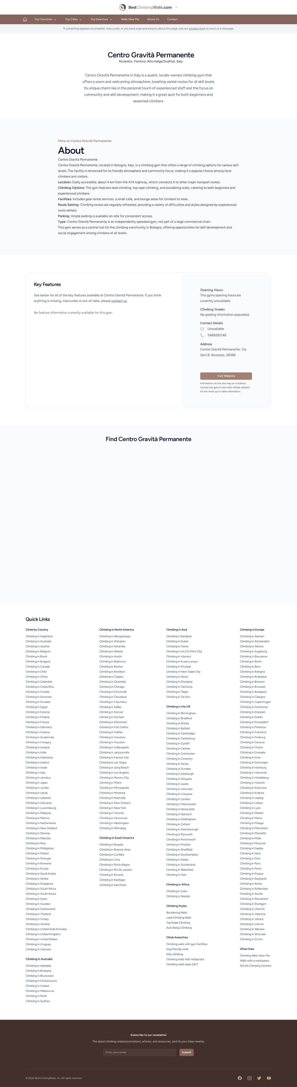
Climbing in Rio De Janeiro (115, 869)
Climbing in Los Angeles (114, 772)
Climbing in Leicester (179, 789)
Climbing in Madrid (251, 813)
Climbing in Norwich (179, 814)
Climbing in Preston (178, 844)
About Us (153, 19)
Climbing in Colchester (180, 753)
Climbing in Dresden (252, 712)
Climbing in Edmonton (113, 722)
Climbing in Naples (251, 848)
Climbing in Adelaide (38, 965)
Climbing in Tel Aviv (178, 697)
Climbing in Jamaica (38, 777)
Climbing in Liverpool (179, 794)
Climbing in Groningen (254, 762)
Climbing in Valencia (252, 914)
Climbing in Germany (39, 727)
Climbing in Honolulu (112, 737)
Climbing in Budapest (253, 692)
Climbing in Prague (251, 873)
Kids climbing (174, 954)
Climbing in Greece (38, 732)
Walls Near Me (130, 19)
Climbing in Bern (250, 666)
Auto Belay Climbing (179, 927)
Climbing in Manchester (181, 804)
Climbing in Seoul (177, 676)
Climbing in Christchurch (41, 981)
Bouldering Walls (176, 912)
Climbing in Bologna (252, 671)
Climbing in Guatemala (40, 737)
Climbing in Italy (35, 772)
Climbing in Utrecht (252, 909)
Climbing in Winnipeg (112, 828)
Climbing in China (36, 676)
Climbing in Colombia (39, 681)
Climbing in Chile (36, 671)
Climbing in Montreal (112, 793)
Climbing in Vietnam (38, 949)
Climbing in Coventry (179, 758)
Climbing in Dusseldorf (254, 722)
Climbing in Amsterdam (254, 641)
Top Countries (43, 19)
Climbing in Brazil (36, 656)
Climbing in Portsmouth (181, 839)
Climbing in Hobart (37, 986)
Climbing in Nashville (112, 798)
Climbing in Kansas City (114, 757)
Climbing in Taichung (179, 687)
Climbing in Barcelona (253, 656)
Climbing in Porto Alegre (114, 864)
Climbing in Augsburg (253, 651)
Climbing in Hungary (38, 742)
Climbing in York (176, 875)
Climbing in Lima (109, 859)
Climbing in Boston (111, 666)
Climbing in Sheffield (179, 849)
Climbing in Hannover (253, 772)
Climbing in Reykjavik (253, 878)
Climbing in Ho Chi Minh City (184, 651)
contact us (119, 301)
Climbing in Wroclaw (253, 934)
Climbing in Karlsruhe (253, 787)
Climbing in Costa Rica (40, 687)
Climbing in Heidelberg (254, 777)
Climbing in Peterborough (182, 829)
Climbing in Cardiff (178, 743)
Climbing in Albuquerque (114, 636)
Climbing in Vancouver (113, 818)
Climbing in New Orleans (115, 803)
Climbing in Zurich (251, 939)
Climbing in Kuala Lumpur (182, 661)
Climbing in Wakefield (179, 869)
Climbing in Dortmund (254, 707)
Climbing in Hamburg (253, 767)
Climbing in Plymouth (179, 834)
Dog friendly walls (177, 949)
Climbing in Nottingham (181, 819)
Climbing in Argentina (39, 636)
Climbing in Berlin (251, 661)
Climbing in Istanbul (178, 656)
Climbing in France (37, 722)
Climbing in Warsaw (252, 929)
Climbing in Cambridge (180, 733)
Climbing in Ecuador (38, 702)
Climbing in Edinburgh (180, 774)
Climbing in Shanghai (179, 681)
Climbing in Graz (250, 757)
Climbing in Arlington (112, 641)
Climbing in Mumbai (178, 666)
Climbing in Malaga (251, 823)
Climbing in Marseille (253, 833)
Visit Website (226, 376)
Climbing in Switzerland (40, 909)
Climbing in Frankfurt (253, 732)
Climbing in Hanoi (177, 646)
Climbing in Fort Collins (113, 727)
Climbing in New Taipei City (183, 671)
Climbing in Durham (111, 717)
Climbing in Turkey (37, 919)
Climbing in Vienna (251, 924)
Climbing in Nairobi (178, 896)
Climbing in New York (112, 808)
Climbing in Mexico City (114, 777)
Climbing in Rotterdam (254, 888)
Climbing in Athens (252, 646)
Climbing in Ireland (37, 762)
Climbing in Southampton (182, 854)
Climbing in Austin (110, 656)
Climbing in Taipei (177, 692)
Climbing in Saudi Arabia (41, 873)
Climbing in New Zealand (41, 828)
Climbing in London (178, 799)
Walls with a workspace (254, 960)
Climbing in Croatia (37, 692)
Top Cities (71, 19)
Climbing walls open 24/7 (182, 964)
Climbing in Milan (250, 838)
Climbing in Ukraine (38, 924)
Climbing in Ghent (251, 747)
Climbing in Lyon (250, 808)
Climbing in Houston (112, 742)
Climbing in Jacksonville (114, 752)
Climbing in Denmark (39, 697)
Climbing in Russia (37, 868)
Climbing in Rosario (111, 875)
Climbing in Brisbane (38, 970)
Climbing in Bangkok (179, 636)
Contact (172, 19)
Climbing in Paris (250, 863)
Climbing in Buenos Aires (115, 849)
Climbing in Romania (38, 863)
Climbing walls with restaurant (185, 959)
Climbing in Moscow (252, 843)
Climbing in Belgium (38, 651)
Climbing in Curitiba (111, 854)
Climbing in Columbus (113, 702)
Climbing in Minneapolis (114, 787)
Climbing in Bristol (177, 723)
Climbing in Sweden (38, 904)
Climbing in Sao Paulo (112, 885)
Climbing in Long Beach (114, 767)
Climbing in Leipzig (251, 798)
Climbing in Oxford (178, 824)
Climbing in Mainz (251, 818)
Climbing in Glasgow (179, 779)
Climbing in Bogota (111, 844)
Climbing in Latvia (36, 793)
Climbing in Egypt (36, 707)
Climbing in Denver (111, 712)
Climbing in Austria (37, 646)
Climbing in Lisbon (251, 803)
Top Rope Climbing (178, 922)
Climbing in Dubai (177, 641)
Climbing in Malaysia (38, 813)
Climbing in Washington (114, 823)
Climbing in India (36, 752)
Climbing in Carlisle (178, 748)
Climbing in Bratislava (253, 676)
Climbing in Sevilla (251, 894)
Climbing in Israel (36, 767)
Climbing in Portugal (38, 858)
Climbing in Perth (36, 996)
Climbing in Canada (38, 666)
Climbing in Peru (36, 843)
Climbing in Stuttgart (253, 904)
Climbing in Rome (251, 883)
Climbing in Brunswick (40, 976)
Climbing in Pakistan (38, 838)
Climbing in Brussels (252, 687)
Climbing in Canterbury (180, 738)
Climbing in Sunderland (180, 864)
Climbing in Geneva (252, 742)
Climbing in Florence (253, 727)
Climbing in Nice (250, 853)
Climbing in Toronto (111, 813)
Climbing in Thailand (38, 914)
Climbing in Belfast (178, 728)
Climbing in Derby (177, 763)
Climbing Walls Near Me (255, 955)
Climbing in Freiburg (252, 737)
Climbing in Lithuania (39, 803)
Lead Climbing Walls (178, 917)
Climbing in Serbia (37, 878)
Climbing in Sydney (38, 1001)
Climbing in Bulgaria (38, 661)
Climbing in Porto (250, 868)
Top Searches (99, 19)
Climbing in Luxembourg (41, 808)
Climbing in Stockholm (254, 899)
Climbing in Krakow (252, 793)
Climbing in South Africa (41, 888)
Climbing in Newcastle (180, 809)
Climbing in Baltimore (112, 661)
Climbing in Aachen (252, 636)
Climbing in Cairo (176, 891)
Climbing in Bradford (179, 718)
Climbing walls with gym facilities (186, 944)
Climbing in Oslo (250, 858)
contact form (197, 28)
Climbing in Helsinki (252, 782)
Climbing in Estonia (38, 712)
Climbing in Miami (110, 782)
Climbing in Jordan (37, 787)
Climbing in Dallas (110, 707)
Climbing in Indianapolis (114, 747)
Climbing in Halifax (111, 732)
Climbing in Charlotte (112, 681)
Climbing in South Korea (41, 894)
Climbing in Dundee (178, 769)
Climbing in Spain (36, 899)
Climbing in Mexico (38, 818)
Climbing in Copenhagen (255, 702)
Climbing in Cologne (252, 697)
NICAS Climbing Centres (255, 965)
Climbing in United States (42, 939)
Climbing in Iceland (38, 747)
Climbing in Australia (38, 641)
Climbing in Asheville (112, 646)
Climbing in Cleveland (112, 697)
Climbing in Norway (38, 833)
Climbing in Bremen (252, 681)
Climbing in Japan (37, 782)
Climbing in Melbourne (40, 991)
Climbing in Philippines (40, 848)
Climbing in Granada (252, 752)
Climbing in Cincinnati (113, 692)
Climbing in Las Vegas (113, 762)
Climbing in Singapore (39, 883)
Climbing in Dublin (251, 717)
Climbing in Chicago (111, 687)
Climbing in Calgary (111, 676)
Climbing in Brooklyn (112, 671)
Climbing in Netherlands (41, 823)
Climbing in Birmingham (181, 713)
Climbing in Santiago (112, 880)
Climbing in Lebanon (38, 798)
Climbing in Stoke (177, 859)
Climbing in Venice (251, 919)
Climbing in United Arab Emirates (46, 929)
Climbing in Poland (37, 853)
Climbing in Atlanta (111, 651)
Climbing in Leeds (177, 784)
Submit (186, 1052)
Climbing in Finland (37, 717)
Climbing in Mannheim (254, 828)
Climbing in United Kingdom (43, 934)
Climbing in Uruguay (38, 944)
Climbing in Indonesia (39, 757)
